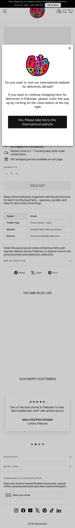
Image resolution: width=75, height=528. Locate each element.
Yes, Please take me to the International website (37, 122)
